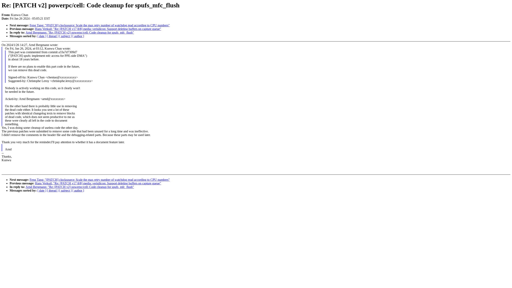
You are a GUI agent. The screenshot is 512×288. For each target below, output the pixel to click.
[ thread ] (52, 36)
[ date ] (41, 36)
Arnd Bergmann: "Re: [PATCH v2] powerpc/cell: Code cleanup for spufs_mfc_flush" (80, 32)
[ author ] (78, 36)
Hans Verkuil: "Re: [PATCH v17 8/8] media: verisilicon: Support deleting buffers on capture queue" (98, 29)
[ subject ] (65, 36)
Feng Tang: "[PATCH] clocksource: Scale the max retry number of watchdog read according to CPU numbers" (100, 25)
